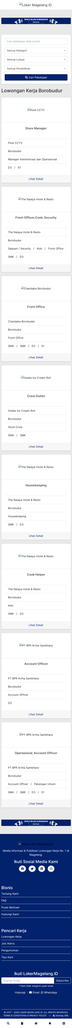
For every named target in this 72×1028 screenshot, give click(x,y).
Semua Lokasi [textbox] (15, 59)
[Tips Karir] (22, 1023)
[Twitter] (32, 869)
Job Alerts (8, 943)
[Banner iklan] (36, 20)
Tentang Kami (10, 893)
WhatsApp (50, 992)
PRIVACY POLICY (38, 1015)
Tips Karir (7, 957)
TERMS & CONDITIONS (15, 1015)
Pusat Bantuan (10, 907)
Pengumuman (9, 950)
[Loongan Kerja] (8, 1023)
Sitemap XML (62, 1015)
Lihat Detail (36, 178)
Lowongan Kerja (11, 936)
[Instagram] (51, 869)
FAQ (3, 900)
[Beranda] (36, 1023)
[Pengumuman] (50, 1023)
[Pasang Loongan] (64, 1023)
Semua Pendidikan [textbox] (18, 68)
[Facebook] (22, 869)
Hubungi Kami (10, 914)
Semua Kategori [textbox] (17, 50)
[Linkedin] (41, 869)
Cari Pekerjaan (37, 77)
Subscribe (62, 980)
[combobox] (36, 50)
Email (36, 992)
